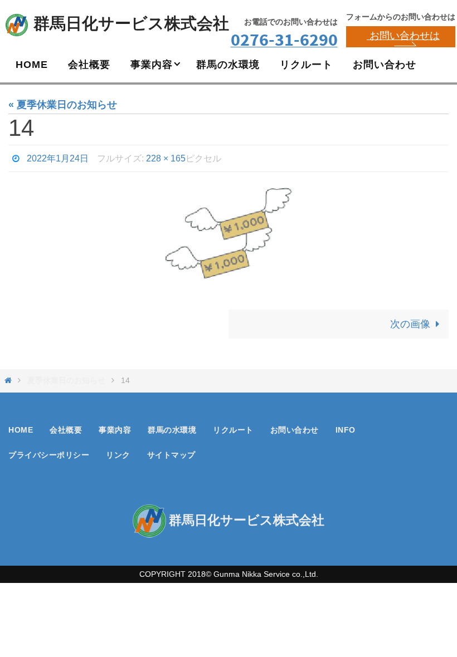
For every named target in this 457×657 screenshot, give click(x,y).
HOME (20, 427)
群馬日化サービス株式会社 (131, 23)
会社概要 (66, 427)
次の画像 (410, 321)
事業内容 (115, 427)
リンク (118, 452)
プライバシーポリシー (48, 452)
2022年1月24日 (58, 156)
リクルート (233, 427)
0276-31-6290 (284, 39)
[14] (228, 231)
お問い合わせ (294, 427)
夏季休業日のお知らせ (66, 377)
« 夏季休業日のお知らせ (62, 104)
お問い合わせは (403, 35)
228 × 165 (166, 156)
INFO (346, 427)
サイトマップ (171, 452)
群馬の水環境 (172, 427)
